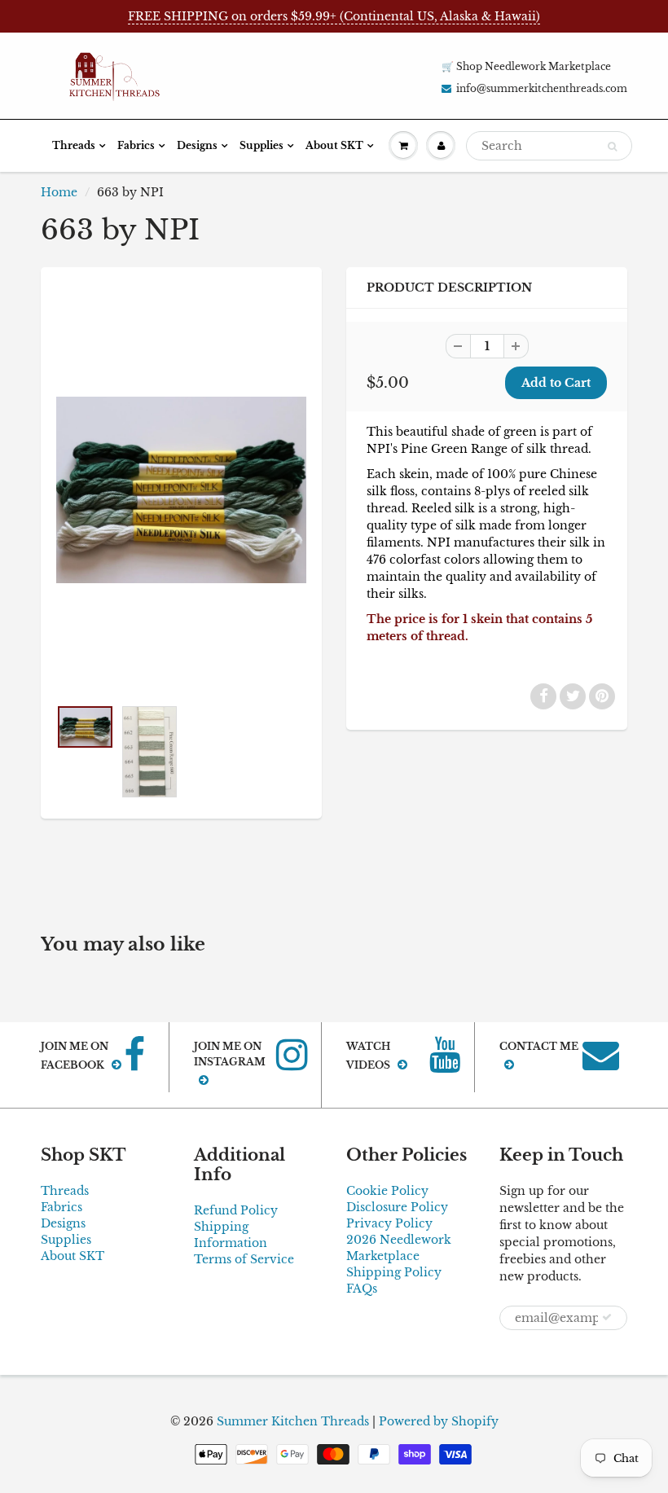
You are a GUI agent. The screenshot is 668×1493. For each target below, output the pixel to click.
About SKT (334, 145)
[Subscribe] (607, 1317)
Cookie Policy (387, 1190)
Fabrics (136, 145)
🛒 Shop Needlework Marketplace (526, 66)
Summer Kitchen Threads (293, 1421)
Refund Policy (236, 1210)
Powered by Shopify (439, 1421)
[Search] (612, 147)
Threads (73, 145)
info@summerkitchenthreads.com (541, 88)
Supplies (261, 145)
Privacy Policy (389, 1223)
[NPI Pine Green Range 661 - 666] (181, 490)
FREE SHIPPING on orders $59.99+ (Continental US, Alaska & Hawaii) (334, 16)
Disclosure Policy (397, 1207)
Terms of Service (244, 1259)
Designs (197, 145)
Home (59, 192)
